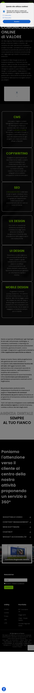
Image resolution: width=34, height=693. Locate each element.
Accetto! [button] (16, 21)
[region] (17, 553)
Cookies (6, 612)
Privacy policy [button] (7, 17)
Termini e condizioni (18, 583)
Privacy (6, 616)
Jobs (5, 619)
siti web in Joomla (20, 130)
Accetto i (14, 583)
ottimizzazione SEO (13, 192)
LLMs (5, 623)
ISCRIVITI (8, 587)
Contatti (6, 609)
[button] (17, 553)
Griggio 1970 (22, 615)
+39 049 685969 (8, 643)
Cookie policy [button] (7, 15)
